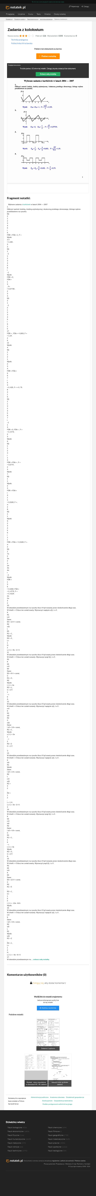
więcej (62, 2)
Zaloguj (86, 6)
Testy (39, 14)
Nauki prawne (53, 1143)
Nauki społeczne (54, 1147)
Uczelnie (21, 14)
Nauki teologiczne (55, 1151)
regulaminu (55, 1161)
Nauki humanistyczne (16, 1139)
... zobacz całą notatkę (40, 959)
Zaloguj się (38, 983)
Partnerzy (80, 1164)
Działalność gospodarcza (75, 1097)
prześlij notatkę (48, 1008)
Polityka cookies (80, 1161)
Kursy (30, 14)
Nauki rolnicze (13, 1147)
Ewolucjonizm (47, 1101)
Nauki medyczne (14, 1143)
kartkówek (26, 204)
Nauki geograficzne (55, 1135)
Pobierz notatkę (49, 56)
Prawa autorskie (49, 1164)
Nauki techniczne (14, 1151)
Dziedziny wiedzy (15, 1122)
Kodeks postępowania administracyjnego (57, 1104)
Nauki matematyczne (56, 1139)
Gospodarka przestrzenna (63, 1101)
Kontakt (87, 1164)
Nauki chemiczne (55, 1127)
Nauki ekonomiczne (15, 1131)
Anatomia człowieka (57, 1097)
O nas (74, 1164)
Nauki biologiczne (15, 1127)
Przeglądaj (10, 14)
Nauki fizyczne (13, 1135)
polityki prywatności (67, 1161)
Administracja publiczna (39, 1097)
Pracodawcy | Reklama (64, 1164)
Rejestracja (75, 6)
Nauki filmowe (54, 1131)
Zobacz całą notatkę (48, 74)
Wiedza (47, 14)
